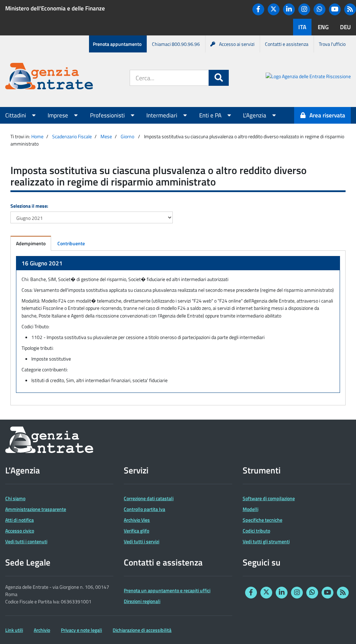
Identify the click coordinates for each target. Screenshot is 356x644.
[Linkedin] (289, 9)
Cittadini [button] (16, 115)
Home (37, 136)
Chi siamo (15, 498)
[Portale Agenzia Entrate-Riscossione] (308, 77)
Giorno (127, 136)
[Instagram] (304, 9)
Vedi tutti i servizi (141, 541)
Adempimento (31, 243)
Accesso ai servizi (236, 44)
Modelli (250, 509)
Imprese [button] (59, 115)
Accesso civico (19, 530)
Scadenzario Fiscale (72, 136)
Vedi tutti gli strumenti (266, 541)
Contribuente (71, 243)
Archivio (42, 630)
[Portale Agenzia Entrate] (49, 77)
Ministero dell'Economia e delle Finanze (55, 8)
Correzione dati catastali (148, 498)
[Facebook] (258, 9)
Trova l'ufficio (332, 44)
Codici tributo (256, 530)
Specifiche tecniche (262, 519)
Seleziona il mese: (29, 205)
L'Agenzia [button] (255, 115)
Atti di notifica (19, 519)
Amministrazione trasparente (35, 509)
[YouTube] (335, 9)
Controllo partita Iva (144, 509)
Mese (106, 136)
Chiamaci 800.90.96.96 (176, 44)
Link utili (14, 630)
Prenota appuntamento (117, 44)
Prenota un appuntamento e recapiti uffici (167, 590)
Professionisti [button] (108, 115)
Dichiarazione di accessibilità (142, 630)
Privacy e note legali (81, 630)
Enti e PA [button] (211, 115)
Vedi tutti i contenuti (26, 541)
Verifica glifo (136, 530)
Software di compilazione (269, 498)
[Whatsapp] (319, 9)
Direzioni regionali (142, 601)
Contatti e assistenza (286, 44)
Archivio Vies (137, 519)
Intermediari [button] (162, 115)
